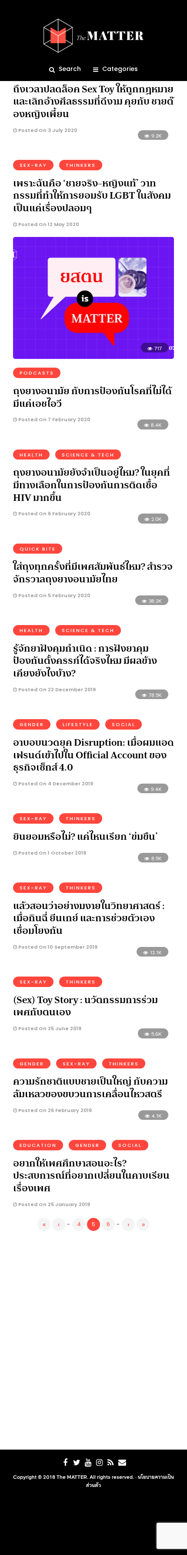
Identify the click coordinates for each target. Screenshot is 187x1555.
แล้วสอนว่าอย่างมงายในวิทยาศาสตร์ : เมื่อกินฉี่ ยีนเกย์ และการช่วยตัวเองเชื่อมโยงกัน (89, 918)
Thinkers (81, 165)
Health (31, 454)
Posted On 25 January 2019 (53, 1204)
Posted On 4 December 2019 (55, 783)
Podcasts (37, 372)
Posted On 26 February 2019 (54, 1110)
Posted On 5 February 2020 (53, 595)
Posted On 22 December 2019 (56, 689)
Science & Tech (88, 454)
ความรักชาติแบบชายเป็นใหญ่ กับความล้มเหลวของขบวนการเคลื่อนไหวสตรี (90, 1087)
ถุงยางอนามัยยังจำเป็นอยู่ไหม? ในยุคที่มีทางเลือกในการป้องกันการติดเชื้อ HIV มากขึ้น (91, 484)
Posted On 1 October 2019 (51, 852)
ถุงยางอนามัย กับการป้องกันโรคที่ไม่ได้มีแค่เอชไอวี (92, 397)
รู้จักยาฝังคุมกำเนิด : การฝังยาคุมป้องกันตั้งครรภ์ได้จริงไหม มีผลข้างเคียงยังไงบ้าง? (85, 660)
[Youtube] (87, 1462)
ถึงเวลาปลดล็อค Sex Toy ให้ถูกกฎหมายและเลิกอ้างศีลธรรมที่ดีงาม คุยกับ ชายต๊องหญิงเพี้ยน (93, 101)
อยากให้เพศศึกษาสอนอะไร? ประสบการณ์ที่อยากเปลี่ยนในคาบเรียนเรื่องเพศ (91, 1175)
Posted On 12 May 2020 (48, 224)
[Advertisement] (93, 1338)
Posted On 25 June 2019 (49, 1028)
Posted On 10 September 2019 (57, 946)
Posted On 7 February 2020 (53, 419)
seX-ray (33, 165)
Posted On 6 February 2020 (53, 513)
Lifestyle (78, 724)
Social (123, 724)
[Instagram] (99, 1462)
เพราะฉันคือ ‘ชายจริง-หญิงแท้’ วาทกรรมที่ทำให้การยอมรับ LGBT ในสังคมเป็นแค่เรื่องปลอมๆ (92, 195)
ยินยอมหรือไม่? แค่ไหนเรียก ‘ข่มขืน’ (85, 836)
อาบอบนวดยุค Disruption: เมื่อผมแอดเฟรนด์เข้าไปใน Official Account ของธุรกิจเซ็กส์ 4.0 (93, 755)
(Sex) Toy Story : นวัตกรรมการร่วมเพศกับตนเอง (85, 1006)
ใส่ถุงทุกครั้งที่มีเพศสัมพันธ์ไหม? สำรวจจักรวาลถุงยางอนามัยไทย (93, 573)
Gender (32, 724)
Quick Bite (38, 548)
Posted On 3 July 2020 (47, 130)
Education (38, 1145)
